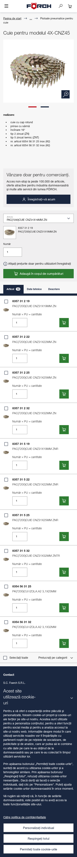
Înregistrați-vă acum (41, 199)
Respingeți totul (38, 838)
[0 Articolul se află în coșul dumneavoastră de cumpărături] (70, 6)
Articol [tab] (13, 289)
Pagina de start (12, 18)
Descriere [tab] (54, 289)
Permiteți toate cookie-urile (38, 849)
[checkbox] (6, 301)
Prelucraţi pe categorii (53, 657)
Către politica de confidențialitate (24, 817)
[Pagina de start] (39, 6)
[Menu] (6, 6)
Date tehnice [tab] (34, 289)
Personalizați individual (38, 828)
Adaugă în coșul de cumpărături (41, 273)
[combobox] (40, 219)
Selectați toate (18, 657)
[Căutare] (62, 5)
